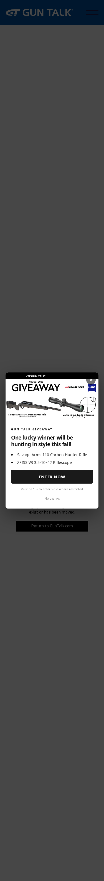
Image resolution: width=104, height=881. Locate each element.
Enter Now (52, 476)
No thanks (52, 498)
